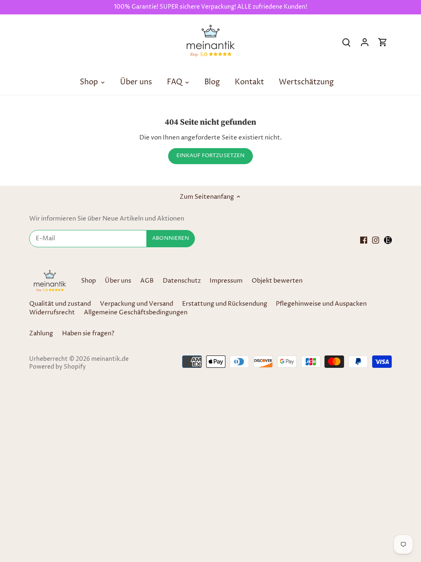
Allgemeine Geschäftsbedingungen (135, 312)
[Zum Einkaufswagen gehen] (383, 42)
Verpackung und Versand (136, 304)
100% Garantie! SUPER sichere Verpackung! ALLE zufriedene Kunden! (210, 7)
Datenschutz (182, 280)
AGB (147, 280)
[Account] (365, 42)
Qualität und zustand (60, 304)
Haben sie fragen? (88, 333)
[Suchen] (347, 42)
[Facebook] (363, 239)
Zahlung (41, 333)
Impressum (226, 280)
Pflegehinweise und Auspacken (321, 304)
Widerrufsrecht (52, 312)
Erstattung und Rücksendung (224, 304)
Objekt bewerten (277, 280)
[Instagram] (375, 239)
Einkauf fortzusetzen (210, 155)
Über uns (118, 280)
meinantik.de (110, 359)
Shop (88, 280)
